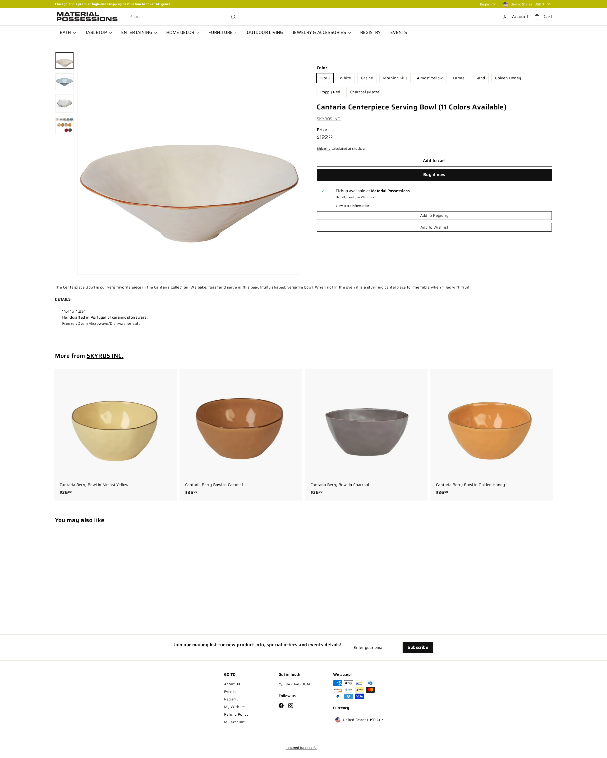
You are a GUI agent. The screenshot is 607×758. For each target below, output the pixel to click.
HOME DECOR (180, 32)
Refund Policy (236, 714)
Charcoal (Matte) (365, 92)
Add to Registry (434, 216)
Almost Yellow (430, 78)
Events (229, 692)
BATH (66, 32)
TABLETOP (96, 32)
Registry (231, 699)
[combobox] (182, 17)
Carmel (459, 78)
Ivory (325, 78)
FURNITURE (221, 32)
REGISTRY (370, 32)
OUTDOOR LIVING (265, 32)
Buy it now (434, 174)
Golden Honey (508, 78)
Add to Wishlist (434, 227)
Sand (480, 78)
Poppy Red (330, 92)
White (345, 78)
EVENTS (398, 32)
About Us (232, 684)
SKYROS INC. (329, 119)
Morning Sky (395, 78)
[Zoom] (189, 163)
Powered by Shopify (301, 747)
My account (234, 722)
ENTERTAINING (137, 32)
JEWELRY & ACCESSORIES (320, 32)
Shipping (324, 148)
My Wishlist (234, 707)
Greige (367, 78)
